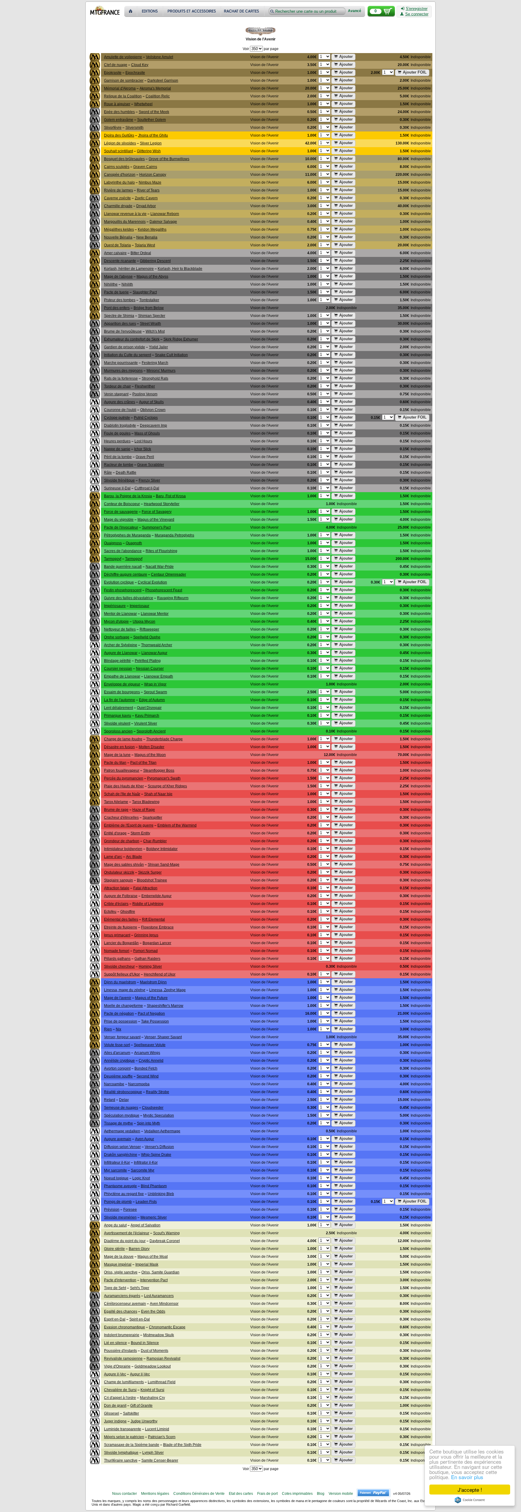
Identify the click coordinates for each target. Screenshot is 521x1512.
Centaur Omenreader (168, 574)
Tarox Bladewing (145, 802)
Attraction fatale (116, 888)
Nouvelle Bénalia (118, 237)
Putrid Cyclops (146, 417)
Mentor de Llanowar (120, 613)
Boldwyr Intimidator (162, 849)
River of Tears (148, 190)
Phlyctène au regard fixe (124, 1194)
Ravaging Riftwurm (172, 598)
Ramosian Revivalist (163, 1358)
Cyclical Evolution (152, 582)
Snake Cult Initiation (171, 355)
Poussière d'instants (120, 1350)
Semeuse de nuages (121, 1107)
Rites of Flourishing (161, 551)
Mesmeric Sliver (154, 1217)
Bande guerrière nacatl (123, 566)
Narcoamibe (114, 1084)
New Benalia (146, 237)
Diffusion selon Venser (122, 1147)
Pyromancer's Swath (164, 778)
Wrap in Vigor (155, 684)
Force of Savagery (157, 512)
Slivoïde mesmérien (120, 1217)
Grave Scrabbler (150, 465)
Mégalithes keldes (119, 229)
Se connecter (416, 14)
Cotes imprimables (297, 1493)
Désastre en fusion (119, 747)
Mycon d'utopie (116, 621)
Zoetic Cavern (146, 198)
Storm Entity (140, 833)
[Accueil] (130, 11)
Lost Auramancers (159, 1296)
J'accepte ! (470, 1489)
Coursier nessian (118, 668)
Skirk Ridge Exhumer (180, 339)
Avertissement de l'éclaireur (126, 1233)
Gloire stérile (114, 1249)
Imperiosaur (139, 606)
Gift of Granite (141, 1405)
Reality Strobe (157, 1092)
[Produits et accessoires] (192, 11)
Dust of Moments (154, 1350)
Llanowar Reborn (164, 214)
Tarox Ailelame (116, 802)
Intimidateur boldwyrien (123, 849)
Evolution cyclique (119, 582)
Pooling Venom (144, 394)
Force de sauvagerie (121, 512)
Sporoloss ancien (118, 731)
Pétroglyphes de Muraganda (127, 535)
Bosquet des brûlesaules (124, 159)
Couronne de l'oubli (120, 410)
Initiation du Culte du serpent (127, 355)
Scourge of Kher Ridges (167, 786)
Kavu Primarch (147, 715)
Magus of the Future (151, 998)
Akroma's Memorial (155, 88)
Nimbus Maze (150, 182)
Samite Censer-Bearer (159, 1460)
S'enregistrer (417, 9)
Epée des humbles (119, 112)
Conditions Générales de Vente (199, 1493)
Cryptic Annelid (151, 1060)
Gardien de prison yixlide (124, 347)
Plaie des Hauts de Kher (124, 786)
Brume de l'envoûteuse (123, 331)
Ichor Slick (142, 449)
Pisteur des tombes (119, 300)
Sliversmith (134, 127)
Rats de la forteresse (121, 378)
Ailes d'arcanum (117, 1053)
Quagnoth (134, 543)
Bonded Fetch (145, 1068)
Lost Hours (143, 441)
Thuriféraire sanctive (120, 1460)
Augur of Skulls (151, 402)
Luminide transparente (122, 1429)
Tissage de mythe (118, 1123)
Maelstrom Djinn (153, 982)
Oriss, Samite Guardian (160, 1272)
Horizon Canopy (152, 174)
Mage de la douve (119, 1256)
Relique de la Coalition (123, 96)
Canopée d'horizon (119, 174)
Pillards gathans (117, 958)
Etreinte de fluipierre (120, 927)
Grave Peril (145, 457)
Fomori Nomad (145, 951)
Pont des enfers (117, 308)
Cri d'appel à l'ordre (120, 1398)
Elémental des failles (121, 919)
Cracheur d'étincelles (121, 817)
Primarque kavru (117, 715)
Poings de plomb (118, 1202)
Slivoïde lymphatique (121, 1452)
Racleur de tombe (118, 465)
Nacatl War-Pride (160, 566)
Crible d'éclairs (116, 904)
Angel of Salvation (145, 1225)
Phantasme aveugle (120, 1186)
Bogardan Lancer (157, 943)
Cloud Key (139, 65)
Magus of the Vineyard (155, 519)
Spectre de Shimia (119, 316)
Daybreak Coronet (165, 1241)
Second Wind (148, 1076)
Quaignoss (113, 543)
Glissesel (111, 1413)
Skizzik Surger (150, 872)
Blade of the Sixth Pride (182, 1445)
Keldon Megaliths (152, 229)
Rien (108, 1029)
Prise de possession (120, 1021)
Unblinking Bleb (161, 1194)
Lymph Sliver (153, 1452)
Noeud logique (116, 1178)
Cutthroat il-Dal (146, 488)
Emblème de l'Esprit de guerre (128, 825)
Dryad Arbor (146, 206)
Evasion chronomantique (124, 1327)
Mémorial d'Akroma (120, 88)
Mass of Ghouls (147, 433)
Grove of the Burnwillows (169, 159)
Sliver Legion (151, 143)
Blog (320, 1493)
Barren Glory (139, 1249)
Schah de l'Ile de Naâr (122, 794)
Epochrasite (135, 72)
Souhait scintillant (118, 151)
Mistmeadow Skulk (158, 1335)
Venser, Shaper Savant (163, 1037)
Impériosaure (115, 606)
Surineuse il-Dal (117, 488)
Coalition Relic (158, 96)
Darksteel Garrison (162, 80)
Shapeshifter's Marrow (165, 1005)
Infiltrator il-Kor (146, 1162)
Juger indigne (115, 1421)
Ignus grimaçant (117, 935)
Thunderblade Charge (164, 739)
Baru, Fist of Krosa (171, 496)
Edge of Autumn (152, 700)
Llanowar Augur (154, 653)
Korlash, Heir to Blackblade (180, 268)
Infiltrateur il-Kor (117, 1162)
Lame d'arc (113, 857)
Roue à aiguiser (117, 104)
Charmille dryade (118, 206)
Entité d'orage (115, 833)
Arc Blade (134, 857)
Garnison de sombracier (124, 80)
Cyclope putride (117, 417)
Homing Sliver (150, 966)
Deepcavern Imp (153, 425)
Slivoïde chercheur (119, 966)
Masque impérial (117, 1264)
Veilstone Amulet (159, 57)
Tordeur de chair (117, 386)
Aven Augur (144, 1139)
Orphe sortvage (116, 637)
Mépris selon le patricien (124, 1437)
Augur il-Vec (140, 1374)
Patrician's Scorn (161, 1437)
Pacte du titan (115, 762)
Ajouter (346, 56)
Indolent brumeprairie (121, 1335)
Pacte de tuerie (116, 292)
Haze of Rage (143, 809)
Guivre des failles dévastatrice (128, 598)
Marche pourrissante (121, 363)
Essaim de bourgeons (122, 692)
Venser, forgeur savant (122, 1037)
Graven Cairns (145, 167)
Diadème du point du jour (125, 1241)
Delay (124, 1100)
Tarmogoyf (112, 559)
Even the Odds (153, 1311)
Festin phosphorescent (122, 590)
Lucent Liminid (157, 1429)
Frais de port (267, 1493)
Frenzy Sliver (149, 480)
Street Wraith (150, 323)
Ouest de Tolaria (117, 245)
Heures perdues (117, 441)
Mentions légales (155, 1493)
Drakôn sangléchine (120, 1154)
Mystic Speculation (158, 1115)
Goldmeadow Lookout (152, 1366)
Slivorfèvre (113, 127)
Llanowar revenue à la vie (125, 214)
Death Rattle (126, 472)
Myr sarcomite (115, 1170)
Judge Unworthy (144, 1421)
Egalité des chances (120, 1311)
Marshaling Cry (152, 1398)
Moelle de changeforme (123, 1005)
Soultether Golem (151, 120)
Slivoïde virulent (117, 723)
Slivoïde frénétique (119, 480)
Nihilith (127, 284)
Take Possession (155, 1021)
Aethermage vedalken (122, 1131)
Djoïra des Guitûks (119, 135)
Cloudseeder (152, 1107)
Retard (109, 1100)
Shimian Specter (151, 316)
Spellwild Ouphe (146, 637)
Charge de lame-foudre (123, 739)
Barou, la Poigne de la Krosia (128, 496)
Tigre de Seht (115, 1288)
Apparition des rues (120, 323)
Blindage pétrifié (117, 661)
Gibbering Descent (155, 261)
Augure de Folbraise (120, 896)
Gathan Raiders (147, 958)
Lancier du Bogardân (121, 943)
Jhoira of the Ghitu (153, 135)
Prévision (111, 1209)
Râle (108, 472)
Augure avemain (117, 1139)
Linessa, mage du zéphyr (124, 990)
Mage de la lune (117, 755)
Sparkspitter (152, 817)
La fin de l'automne (119, 700)
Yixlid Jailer (158, 347)
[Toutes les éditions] (150, 11)
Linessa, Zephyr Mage (167, 990)
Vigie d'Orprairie (117, 1366)
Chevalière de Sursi (120, 1390)
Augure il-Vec (115, 1374)
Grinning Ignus (146, 935)
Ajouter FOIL (415, 72)
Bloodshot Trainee (152, 880)
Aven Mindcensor (164, 1303)
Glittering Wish (149, 151)
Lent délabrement (118, 708)
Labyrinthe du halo (119, 182)
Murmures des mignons (123, 370)
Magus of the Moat (152, 1256)
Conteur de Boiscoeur (122, 504)
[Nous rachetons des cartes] (243, 11)
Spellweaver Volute (150, 1045)
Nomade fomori (116, 951)
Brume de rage (116, 809)
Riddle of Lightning (147, 904)
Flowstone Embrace (157, 927)
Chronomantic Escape (167, 1327)
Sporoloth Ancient (151, 731)
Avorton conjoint (117, 1068)
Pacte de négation (119, 1013)
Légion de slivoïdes (120, 143)
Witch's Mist (155, 331)
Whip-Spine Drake (156, 1154)
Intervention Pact (154, 1280)
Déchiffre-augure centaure (125, 574)
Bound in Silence (145, 1343)
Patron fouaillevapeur (121, 770)
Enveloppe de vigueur (122, 684)
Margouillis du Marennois (125, 221)
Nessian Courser (150, 668)
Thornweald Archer (156, 645)
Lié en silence (115, 1343)
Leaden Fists (146, 1202)
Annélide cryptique (119, 1060)
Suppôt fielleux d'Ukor (122, 974)
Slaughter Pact (145, 292)
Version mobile (341, 1493)
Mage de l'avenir (117, 998)
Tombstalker (149, 300)
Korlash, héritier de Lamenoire (129, 268)
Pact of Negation (151, 1013)
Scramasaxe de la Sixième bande (131, 1445)
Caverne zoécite (117, 198)
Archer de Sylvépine (120, 645)
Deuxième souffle (118, 1076)
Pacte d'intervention (120, 1280)
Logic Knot (141, 1178)
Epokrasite (113, 72)
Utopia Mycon (144, 621)
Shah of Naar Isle (158, 794)
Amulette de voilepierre (123, 57)
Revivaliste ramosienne (123, 1358)
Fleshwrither (145, 386)
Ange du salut (115, 1225)
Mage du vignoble (119, 519)
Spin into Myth (148, 1123)
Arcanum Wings (147, 1053)
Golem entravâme (118, 120)
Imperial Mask (146, 1264)
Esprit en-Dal (114, 1319)
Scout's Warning (166, 1233)
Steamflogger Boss (158, 770)
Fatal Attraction (145, 888)
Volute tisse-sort (117, 1045)
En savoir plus (467, 1477)
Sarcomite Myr (142, 1170)
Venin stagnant (116, 394)
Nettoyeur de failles (120, 629)
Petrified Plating (148, 661)
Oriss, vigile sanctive (120, 1272)
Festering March (155, 363)
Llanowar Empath (158, 676)
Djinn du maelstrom (120, 982)
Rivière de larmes (118, 190)
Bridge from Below (149, 308)
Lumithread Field (161, 1382)
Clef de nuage (115, 65)
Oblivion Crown (153, 410)
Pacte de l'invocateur (121, 527)
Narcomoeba (139, 1084)
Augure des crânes (119, 402)
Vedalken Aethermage (162, 1131)
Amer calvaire (115, 253)
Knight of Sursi (152, 1390)
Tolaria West (145, 245)
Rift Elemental (153, 919)
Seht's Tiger (139, 1288)
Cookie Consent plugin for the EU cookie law (470, 1500)
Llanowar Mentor (155, 613)
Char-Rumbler (155, 841)
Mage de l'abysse (118, 276)
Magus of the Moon (150, 755)
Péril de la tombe (118, 457)
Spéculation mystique (121, 1115)
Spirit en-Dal (139, 1319)
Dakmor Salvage (163, 221)
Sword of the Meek (154, 112)
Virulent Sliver (145, 723)
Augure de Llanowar (120, 653)
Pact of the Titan (143, 762)
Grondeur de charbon (121, 841)
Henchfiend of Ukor (159, 974)
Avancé (354, 11)
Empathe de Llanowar (122, 676)
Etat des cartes (241, 1493)
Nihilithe (111, 284)
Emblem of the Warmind (177, 825)
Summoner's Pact (156, 527)
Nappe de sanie (117, 449)
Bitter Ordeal (141, 253)
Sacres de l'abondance (123, 551)
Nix (118, 1029)
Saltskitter (131, 1413)
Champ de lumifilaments (124, 1382)
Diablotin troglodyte (120, 425)
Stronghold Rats (155, 378)
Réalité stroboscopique (123, 1092)
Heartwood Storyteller (161, 504)
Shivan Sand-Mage (163, 864)
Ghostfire (127, 911)
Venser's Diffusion (159, 1147)
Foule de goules (117, 433)
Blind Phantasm (154, 1186)
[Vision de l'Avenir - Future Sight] (260, 32)
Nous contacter (124, 1493)
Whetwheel (143, 104)
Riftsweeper (149, 629)
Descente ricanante (120, 261)
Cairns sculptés (116, 167)
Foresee (130, 1209)
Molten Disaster (151, 747)
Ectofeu (110, 911)
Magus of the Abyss (152, 276)
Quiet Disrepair (149, 708)
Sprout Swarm (155, 692)
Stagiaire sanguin (118, 880)
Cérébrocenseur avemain (125, 1303)
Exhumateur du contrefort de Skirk (131, 339)
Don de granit (115, 1405)
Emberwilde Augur (156, 896)
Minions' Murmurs (161, 370)
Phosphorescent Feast (163, 590)
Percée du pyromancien (123, 778)
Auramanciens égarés (122, 1296)
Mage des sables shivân (124, 864)
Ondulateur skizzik (119, 872)
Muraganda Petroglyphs (174, 535)
